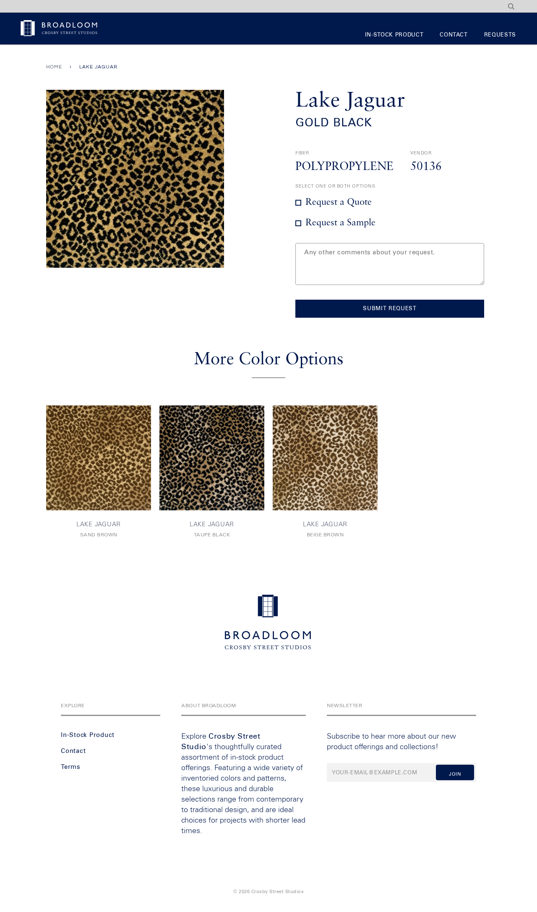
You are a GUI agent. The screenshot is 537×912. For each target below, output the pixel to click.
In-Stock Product (394, 35)
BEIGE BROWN (325, 535)
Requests (500, 35)
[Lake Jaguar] (98, 457)
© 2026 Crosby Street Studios (268, 891)
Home (54, 67)
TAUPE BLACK (212, 535)
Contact (454, 35)
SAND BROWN (98, 535)
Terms (71, 767)
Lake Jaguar (98, 524)
